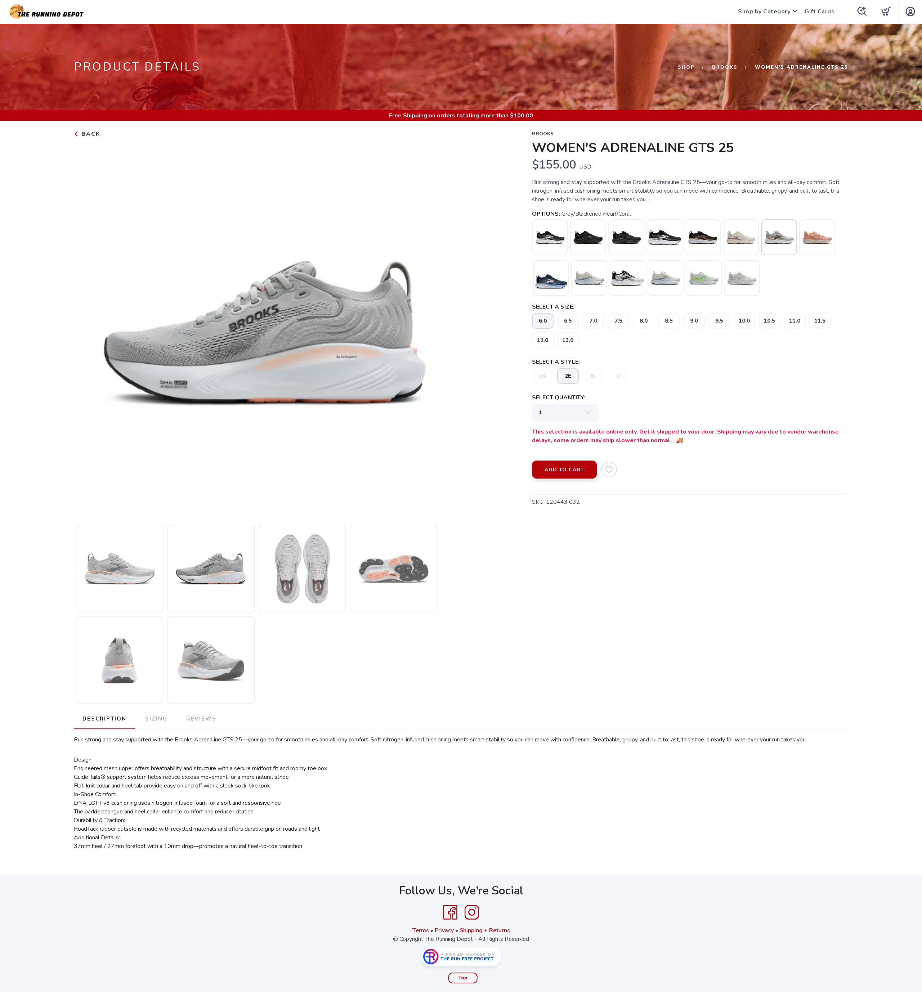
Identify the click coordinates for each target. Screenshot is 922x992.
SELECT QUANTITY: (558, 397)
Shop (686, 67)
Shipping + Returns (485, 930)
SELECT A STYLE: (556, 362)
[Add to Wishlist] (609, 469)
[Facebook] (450, 912)
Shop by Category (764, 11)
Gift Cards (819, 11)
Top (462, 978)
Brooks (725, 67)
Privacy (444, 930)
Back (89, 134)
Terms (420, 930)
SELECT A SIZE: (553, 307)
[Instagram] (472, 912)
